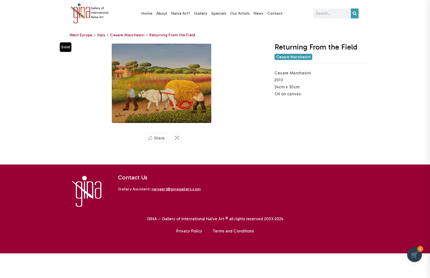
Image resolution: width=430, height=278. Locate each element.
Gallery (200, 13)
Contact (274, 13)
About (161, 13)
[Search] (355, 13)
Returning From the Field (172, 35)
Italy (101, 35)
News (258, 13)
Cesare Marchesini (127, 35)
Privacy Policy (189, 230)
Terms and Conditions (233, 230)
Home (146, 13)
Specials (218, 13)
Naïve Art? (180, 13)
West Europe (80, 35)
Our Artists (240, 13)
